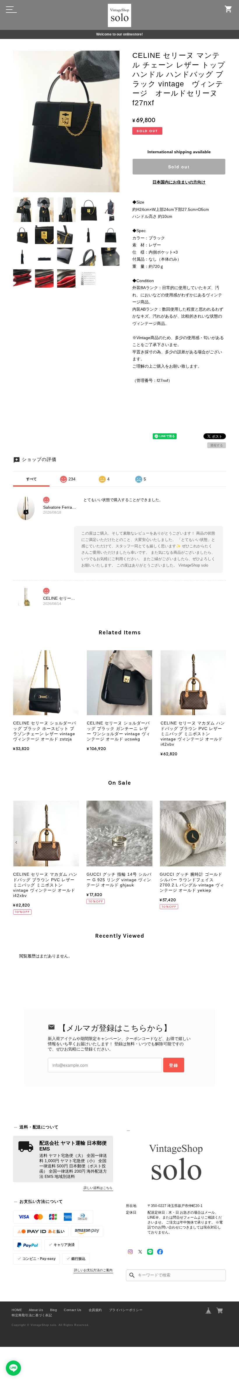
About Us (36, 1310)
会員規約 (95, 1310)
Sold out (179, 167)
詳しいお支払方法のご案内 (93, 1270)
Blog (53, 1310)
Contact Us (72, 1310)
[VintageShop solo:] (176, 1163)
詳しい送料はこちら (98, 1188)
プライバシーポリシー (126, 1310)
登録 (173, 1065)
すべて (31, 479)
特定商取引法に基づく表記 (32, 1315)
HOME (17, 1310)
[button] (17, 842)
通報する (216, 445)
